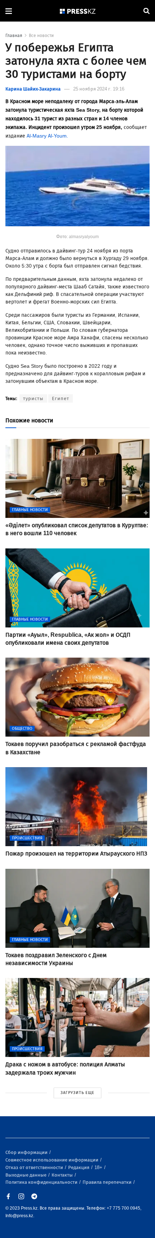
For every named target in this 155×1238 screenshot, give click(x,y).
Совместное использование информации (52, 1160)
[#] (78, 11)
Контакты (63, 1175)
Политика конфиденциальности (42, 1182)
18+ (98, 1167)
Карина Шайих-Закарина (33, 89)
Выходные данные (26, 1175)
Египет (60, 398)
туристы (33, 398)
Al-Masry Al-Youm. (47, 136)
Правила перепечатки (108, 1182)
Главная (13, 35)
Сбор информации (27, 1152)
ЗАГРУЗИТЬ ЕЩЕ (77, 1092)
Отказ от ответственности (34, 1167)
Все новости (41, 35)
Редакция (79, 1167)
